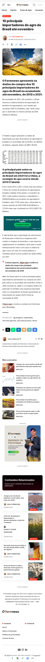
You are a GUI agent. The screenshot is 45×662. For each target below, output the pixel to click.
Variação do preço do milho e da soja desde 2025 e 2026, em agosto (15, 548)
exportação (28, 318)
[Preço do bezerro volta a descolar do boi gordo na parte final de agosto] (35, 571)
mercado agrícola (9, 321)
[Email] (24, 330)
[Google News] (19, 650)
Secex (34, 321)
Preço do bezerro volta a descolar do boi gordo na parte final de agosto (13, 568)
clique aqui (24, 262)
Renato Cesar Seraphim (10, 530)
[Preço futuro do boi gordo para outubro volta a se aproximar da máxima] (8, 379)
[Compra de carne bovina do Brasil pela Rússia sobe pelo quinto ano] (8, 367)
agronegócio (18, 318)
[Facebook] (39, 339)
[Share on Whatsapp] (13, 330)
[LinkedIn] (42, 339)
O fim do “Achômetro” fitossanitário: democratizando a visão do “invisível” (14, 519)
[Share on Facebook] (7, 45)
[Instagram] (22, 650)
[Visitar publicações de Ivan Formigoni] (4, 38)
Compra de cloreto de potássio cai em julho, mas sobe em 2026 (14, 498)
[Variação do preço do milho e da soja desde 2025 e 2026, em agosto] (35, 551)
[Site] (36, 339)
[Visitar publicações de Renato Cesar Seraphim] (5, 526)
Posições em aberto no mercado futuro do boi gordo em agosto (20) (28, 390)
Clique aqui (7, 304)
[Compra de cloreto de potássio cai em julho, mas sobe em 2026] (35, 502)
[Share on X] (12, 45)
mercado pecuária (24, 321)
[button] (4, 5)
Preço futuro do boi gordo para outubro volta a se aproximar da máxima (28, 378)
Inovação (33, 539)
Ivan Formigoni (17, 37)
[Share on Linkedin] (18, 330)
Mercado (6, 16)
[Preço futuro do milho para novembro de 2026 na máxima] (8, 403)
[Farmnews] (22, 4)
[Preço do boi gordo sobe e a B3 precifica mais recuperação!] (8, 414)
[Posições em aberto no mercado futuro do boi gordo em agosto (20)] (8, 391)
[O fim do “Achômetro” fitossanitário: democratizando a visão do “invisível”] (35, 526)
